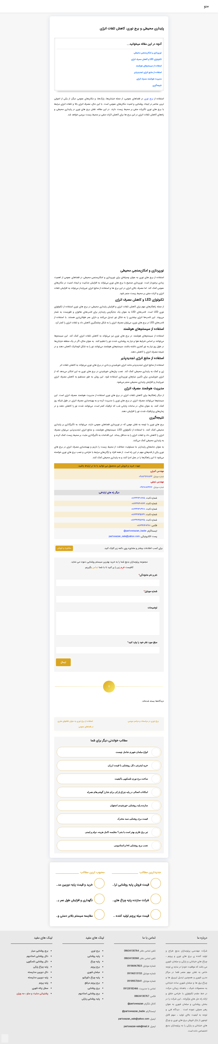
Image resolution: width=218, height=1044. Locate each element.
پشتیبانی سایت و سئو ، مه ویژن (32, 993)
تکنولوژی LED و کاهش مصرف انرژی (146, 59)
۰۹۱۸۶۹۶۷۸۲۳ (145, 476)
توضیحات (152, 607)
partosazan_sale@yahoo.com (124, 536)
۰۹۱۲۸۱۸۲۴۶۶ (146, 487)
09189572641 (134, 981)
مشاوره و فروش (64, 548)
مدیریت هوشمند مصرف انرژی (149, 79)
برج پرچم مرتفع (92, 983)
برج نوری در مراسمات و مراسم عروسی (143, 721)
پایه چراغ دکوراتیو (91, 977)
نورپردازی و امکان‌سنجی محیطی (148, 53)
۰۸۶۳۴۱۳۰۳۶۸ (138, 509)
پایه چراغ (95, 961)
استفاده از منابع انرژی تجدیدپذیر (148, 72)
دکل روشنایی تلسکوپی (37, 961)
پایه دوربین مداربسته (38, 977)
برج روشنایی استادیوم (89, 993)
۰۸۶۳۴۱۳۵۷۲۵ (138, 520)
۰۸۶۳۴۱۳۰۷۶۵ (138, 498)
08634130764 (131, 951)
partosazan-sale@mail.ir (136, 1026)
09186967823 (134, 966)
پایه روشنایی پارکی (91, 999)
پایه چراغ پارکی (40, 967)
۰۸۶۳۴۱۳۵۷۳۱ (138, 514)
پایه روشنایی (93, 956)
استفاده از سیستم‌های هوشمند (149, 66)
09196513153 (134, 973)
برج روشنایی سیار (39, 951)
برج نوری (148, 99)
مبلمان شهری (93, 972)
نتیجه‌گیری (157, 85)
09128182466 (130, 988)
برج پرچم (95, 967)
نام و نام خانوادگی (148, 575)
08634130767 (141, 996)
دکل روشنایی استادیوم (37, 956)
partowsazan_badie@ (135, 531)
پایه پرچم (43, 983)
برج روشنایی (94, 988)
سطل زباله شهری (40, 988)
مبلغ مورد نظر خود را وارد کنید (142, 642)
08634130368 (131, 958)
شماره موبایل (150, 591)
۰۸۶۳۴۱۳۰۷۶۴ (138, 503)
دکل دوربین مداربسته (38, 972)
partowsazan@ (135, 1004)
